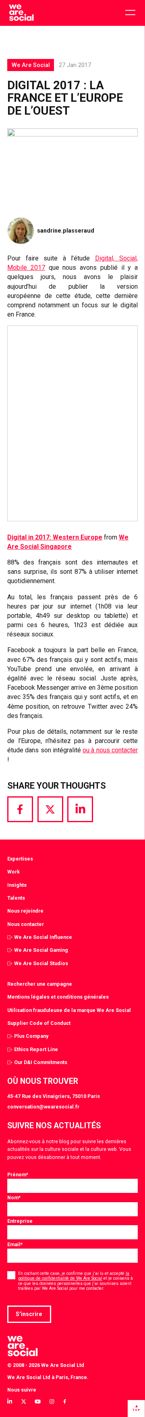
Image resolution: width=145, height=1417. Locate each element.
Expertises (20, 859)
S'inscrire (29, 1314)
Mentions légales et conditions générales (58, 997)
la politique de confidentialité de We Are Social (73, 1276)
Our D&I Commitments (40, 1062)
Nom (14, 1197)
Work (13, 872)
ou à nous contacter (110, 750)
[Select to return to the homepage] (21, 12)
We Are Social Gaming (41, 950)
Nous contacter (25, 924)
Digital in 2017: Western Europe (54, 537)
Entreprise (20, 1221)
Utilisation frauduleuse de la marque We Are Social (69, 1010)
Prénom (17, 1174)
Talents (16, 898)
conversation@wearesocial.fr (43, 1107)
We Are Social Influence (43, 937)
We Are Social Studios (41, 963)
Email (15, 1244)
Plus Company (31, 1036)
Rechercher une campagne (39, 984)
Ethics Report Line (36, 1049)
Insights (17, 885)
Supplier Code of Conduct (38, 1023)
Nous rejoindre (25, 911)
